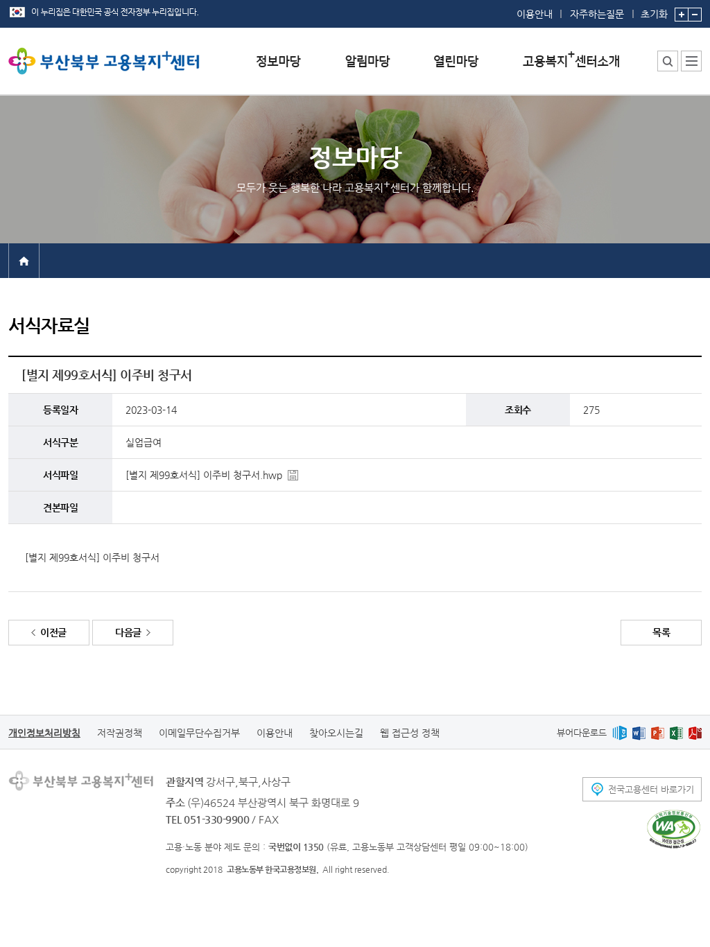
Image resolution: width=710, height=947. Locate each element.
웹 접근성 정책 (410, 732)
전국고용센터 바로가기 (651, 789)
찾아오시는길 (336, 732)
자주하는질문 (597, 13)
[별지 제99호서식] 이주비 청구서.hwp (203, 474)
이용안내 (535, 13)
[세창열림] (674, 829)
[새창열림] (619, 732)
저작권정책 (119, 732)
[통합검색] (667, 61)
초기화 (654, 13)
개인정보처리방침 (44, 732)
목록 (661, 632)
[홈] (24, 260)
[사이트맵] (691, 61)
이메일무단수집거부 (199, 732)
